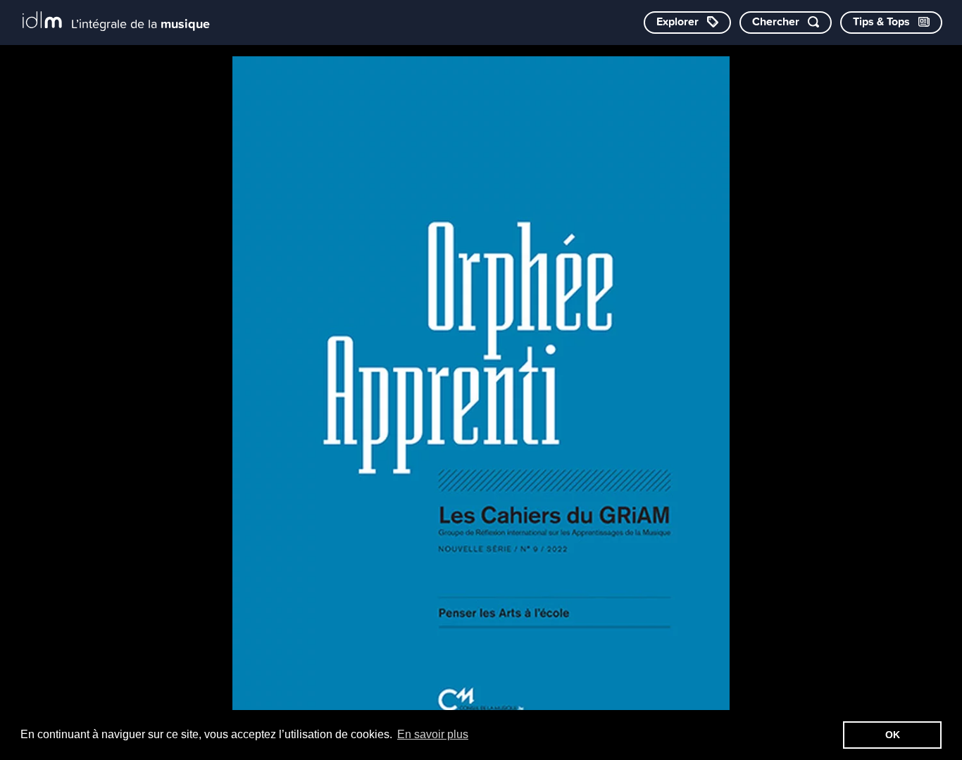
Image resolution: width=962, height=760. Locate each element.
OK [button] (892, 734)
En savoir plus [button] (432, 734)
